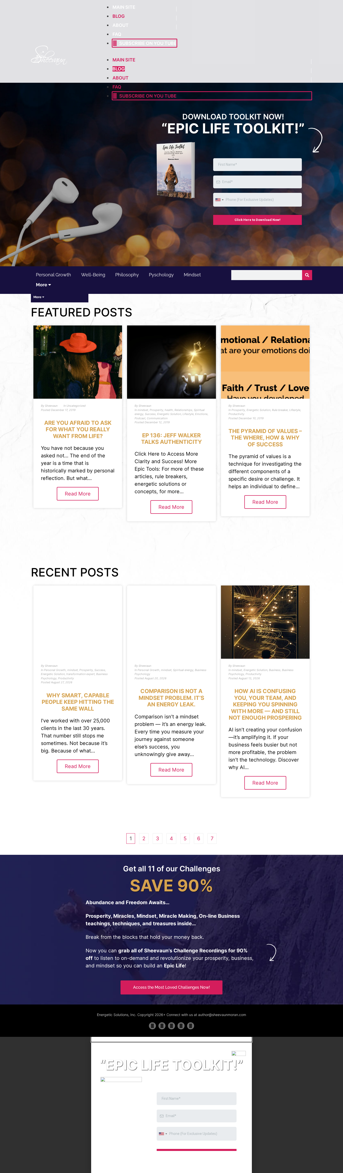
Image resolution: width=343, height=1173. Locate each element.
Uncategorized (76, 405)
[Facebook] (152, 1025)
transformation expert (80, 674)
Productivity (236, 414)
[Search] (307, 275)
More (42, 284)
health (169, 410)
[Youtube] (181, 1025)
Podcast (140, 418)
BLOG (118, 16)
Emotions (201, 414)
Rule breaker (280, 410)
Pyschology (161, 274)
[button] (171, 1039)
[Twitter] (161, 1025)
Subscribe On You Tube (147, 43)
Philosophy (127, 274)
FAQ (116, 34)
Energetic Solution (169, 414)
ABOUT (120, 25)
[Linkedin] (171, 1025)
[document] (171, 1105)
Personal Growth (53, 274)
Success (150, 414)
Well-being (93, 274)
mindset (192, 274)
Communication (157, 418)
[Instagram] (190, 1025)
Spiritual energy (183, 670)
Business (274, 670)
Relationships (183, 410)
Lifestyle (188, 414)
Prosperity (156, 410)
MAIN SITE (123, 7)
